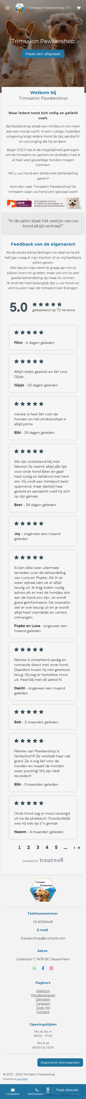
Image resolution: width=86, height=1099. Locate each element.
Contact (43, 1012)
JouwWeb (22, 1079)
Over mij (43, 1008)
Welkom (43, 991)
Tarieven (43, 1004)
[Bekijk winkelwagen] (78, 8)
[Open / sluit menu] (7, 8)
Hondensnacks (43, 995)
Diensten (43, 999)
